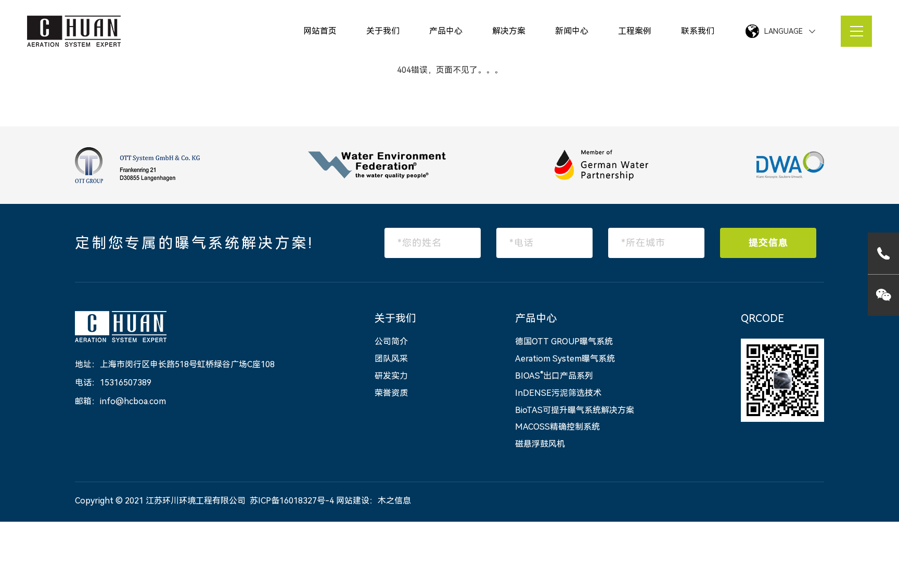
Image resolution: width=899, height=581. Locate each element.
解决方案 (508, 31)
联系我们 (697, 31)
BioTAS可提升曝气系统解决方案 (574, 410)
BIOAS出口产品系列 (554, 376)
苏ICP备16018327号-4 (292, 501)
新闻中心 (571, 31)
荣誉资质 (391, 393)
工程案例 (634, 31)
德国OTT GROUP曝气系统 (564, 341)
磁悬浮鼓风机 (540, 444)
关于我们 (383, 31)
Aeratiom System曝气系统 (565, 359)
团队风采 (391, 359)
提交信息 (768, 242)
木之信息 (394, 501)
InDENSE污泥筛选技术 (558, 393)
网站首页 (320, 31)
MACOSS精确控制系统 (557, 427)
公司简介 (391, 341)
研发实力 (391, 376)
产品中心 (446, 31)
